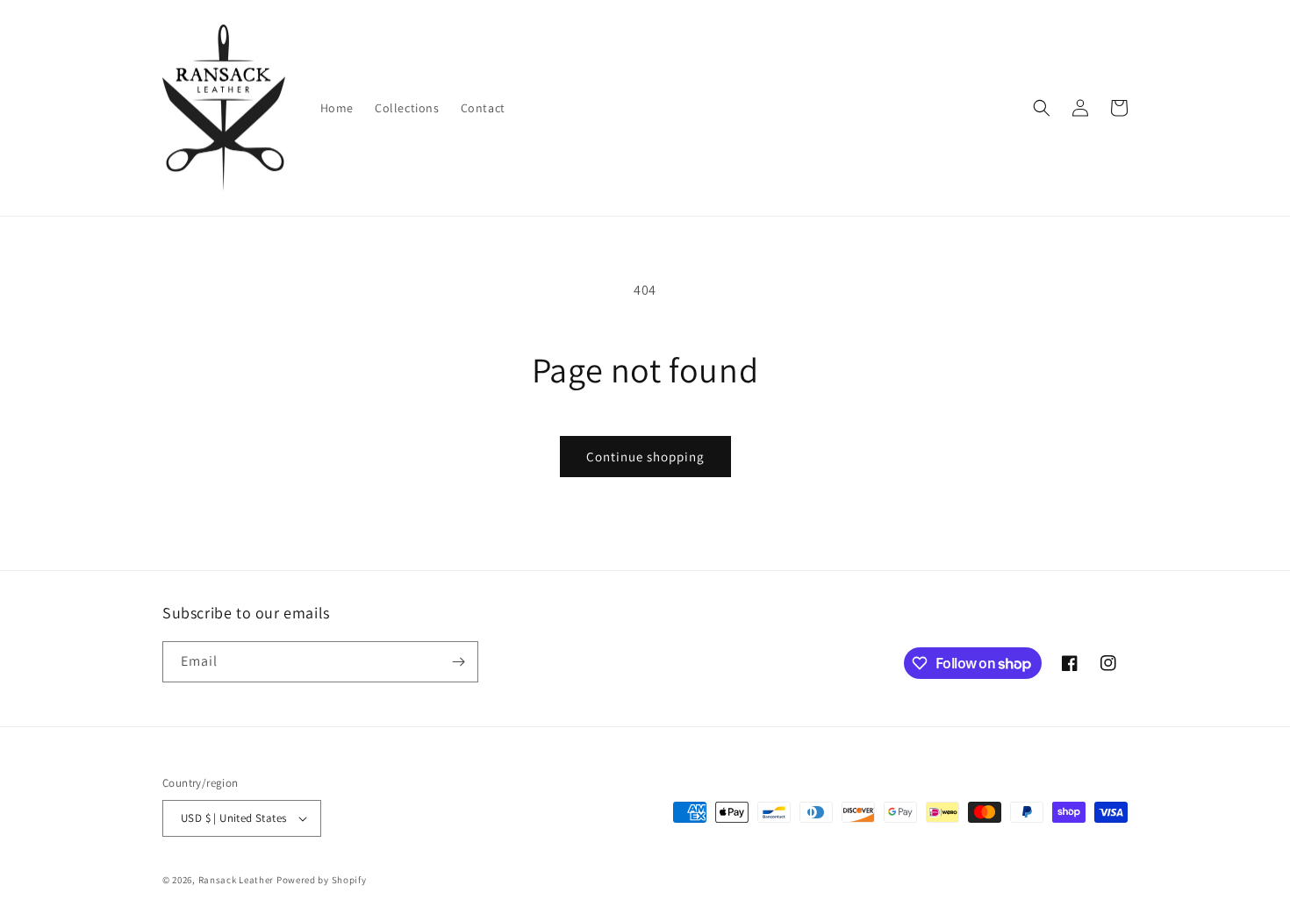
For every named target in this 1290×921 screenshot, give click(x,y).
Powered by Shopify (321, 880)
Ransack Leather (236, 880)
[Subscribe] (458, 661)
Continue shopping (645, 456)
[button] (1041, 108)
